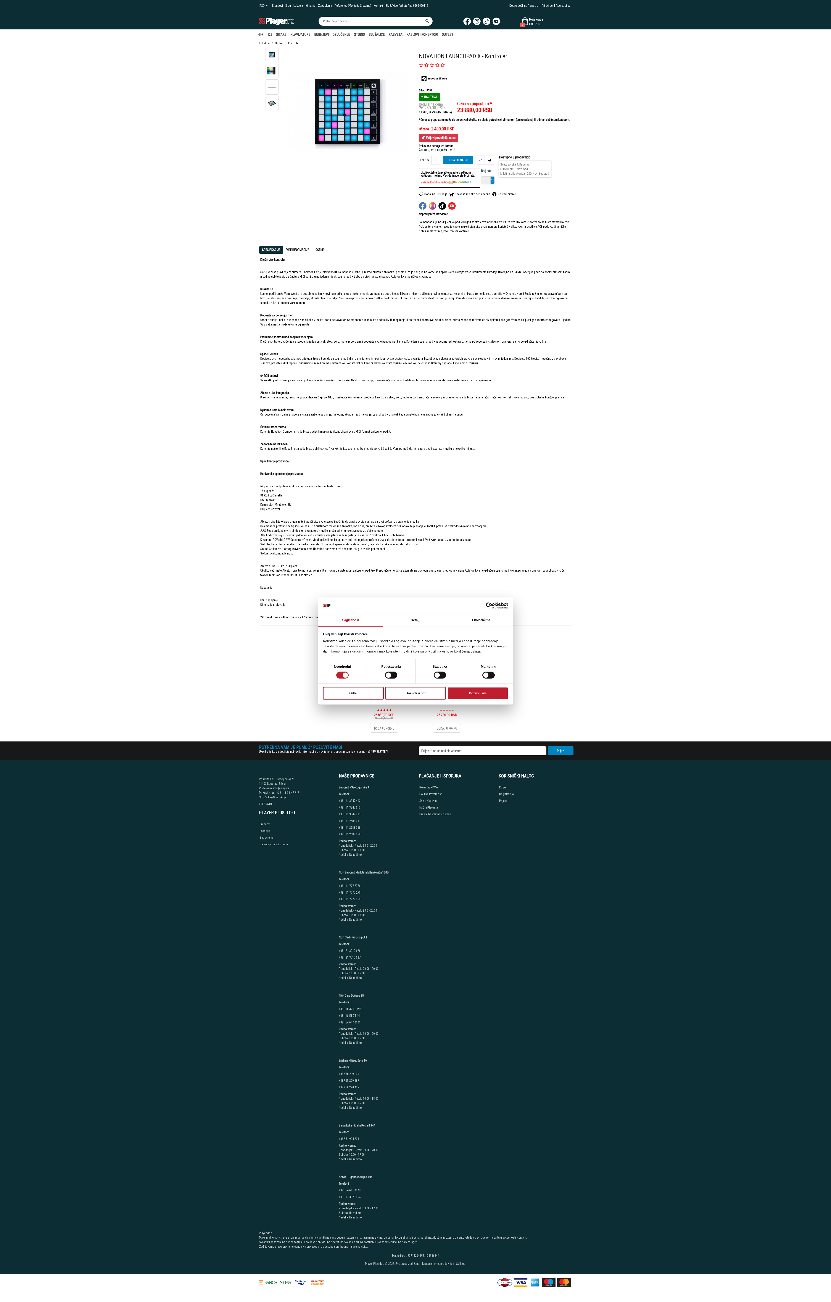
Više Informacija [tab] (297, 249)
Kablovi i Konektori (422, 34)
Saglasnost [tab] (350, 620)
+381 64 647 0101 (350, 1022)
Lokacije (298, 5)
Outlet (447, 34)
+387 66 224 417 (349, 1087)
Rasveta (396, 34)
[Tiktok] (486, 21)
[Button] (427, 21)
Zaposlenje (325, 5)
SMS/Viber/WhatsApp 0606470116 (407, 5)
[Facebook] (467, 21)
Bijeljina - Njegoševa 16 (353, 1060)
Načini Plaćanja (428, 807)
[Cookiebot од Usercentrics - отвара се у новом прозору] (489, 606)
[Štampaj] (489, 160)
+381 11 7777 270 (350, 892)
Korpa (502, 787)
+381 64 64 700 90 (350, 1190)
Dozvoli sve (477, 693)
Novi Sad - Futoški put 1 (353, 937)
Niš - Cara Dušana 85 (351, 995)
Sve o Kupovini (428, 800)
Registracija (506, 794)
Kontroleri (294, 43)
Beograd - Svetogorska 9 (354, 787)
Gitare (281, 34)
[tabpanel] (415, 438)
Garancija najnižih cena (274, 844)
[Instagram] (477, 21)
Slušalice (377, 34)
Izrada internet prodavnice (438, 1263)
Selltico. (461, 1263)
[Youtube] (496, 21)
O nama (311, 5)
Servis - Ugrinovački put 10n (355, 1177)
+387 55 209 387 (349, 1080)
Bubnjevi (321, 34)
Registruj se (563, 5)
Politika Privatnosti (430, 794)
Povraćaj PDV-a (428, 787)
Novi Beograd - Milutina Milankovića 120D (364, 872)
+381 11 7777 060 (350, 899)
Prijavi (560, 751)
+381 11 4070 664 (350, 1197)
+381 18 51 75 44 (349, 1015)
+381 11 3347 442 (350, 800)
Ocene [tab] (320, 249)
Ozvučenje (341, 34)
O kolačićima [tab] (480, 620)
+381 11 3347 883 (350, 814)
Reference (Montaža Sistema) (353, 5)
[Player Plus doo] (277, 21)
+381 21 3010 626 (350, 950)
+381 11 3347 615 (350, 807)
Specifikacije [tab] (271, 249)
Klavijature (300, 34)
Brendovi (277, 5)
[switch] (391, 675)
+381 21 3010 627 (350, 957)
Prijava (503, 800)
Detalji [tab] (415, 620)
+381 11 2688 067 (350, 821)
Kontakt (378, 5)
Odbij (353, 693)
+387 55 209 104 (349, 1074)
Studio (359, 34)
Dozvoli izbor (416, 693)
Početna (264, 43)
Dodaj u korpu (458, 160)
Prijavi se (547, 5)
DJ (270, 34)
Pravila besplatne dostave (435, 814)
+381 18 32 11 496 (350, 1009)
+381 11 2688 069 (350, 834)
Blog (288, 5)
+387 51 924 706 (349, 1139)
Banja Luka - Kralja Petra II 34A (357, 1125)
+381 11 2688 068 (350, 827)
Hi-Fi (261, 34)
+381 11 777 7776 (350, 886)
